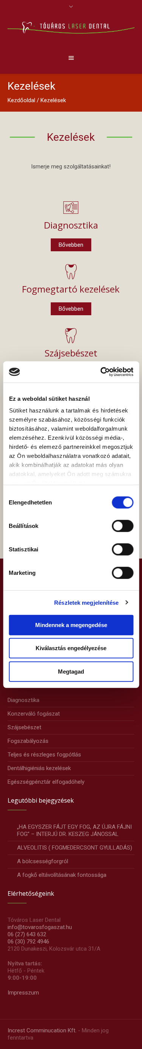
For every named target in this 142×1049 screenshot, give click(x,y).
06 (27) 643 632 (27, 934)
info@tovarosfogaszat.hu (40, 927)
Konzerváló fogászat (34, 713)
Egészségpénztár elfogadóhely (46, 781)
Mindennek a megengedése (71, 624)
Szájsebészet (71, 353)
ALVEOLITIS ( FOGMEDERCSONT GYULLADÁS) (74, 847)
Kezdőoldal (21, 100)
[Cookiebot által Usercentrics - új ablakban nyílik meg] (101, 372)
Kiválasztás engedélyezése (71, 648)
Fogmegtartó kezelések (71, 289)
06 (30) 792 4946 (28, 941)
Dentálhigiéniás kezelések (39, 768)
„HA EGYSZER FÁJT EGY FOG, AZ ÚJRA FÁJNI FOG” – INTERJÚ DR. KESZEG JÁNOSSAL (74, 830)
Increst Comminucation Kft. (42, 1030)
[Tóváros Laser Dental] (71, 27)
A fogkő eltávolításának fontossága (61, 875)
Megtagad (71, 671)
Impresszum (23, 992)
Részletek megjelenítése (86, 602)
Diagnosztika (71, 225)
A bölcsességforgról (42, 861)
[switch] (122, 526)
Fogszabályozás (28, 741)
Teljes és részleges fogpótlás (44, 754)
